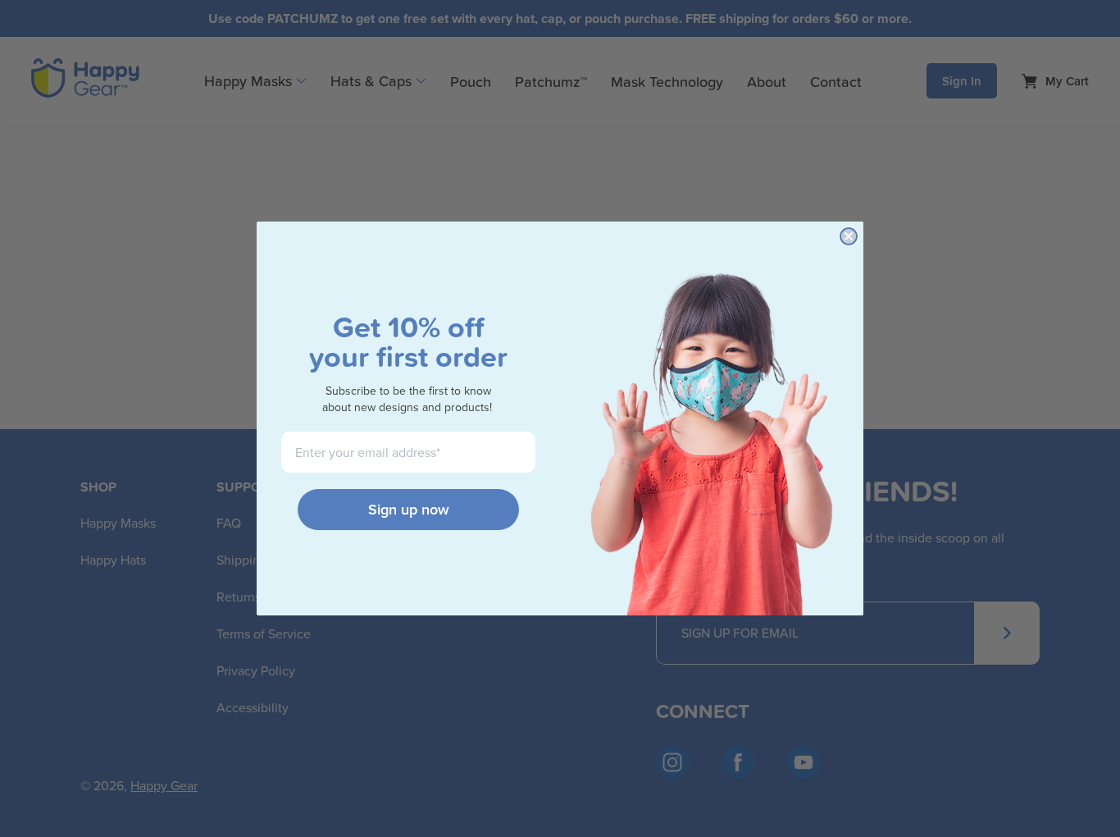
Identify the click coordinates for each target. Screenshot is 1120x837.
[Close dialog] (848, 236)
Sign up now (408, 509)
